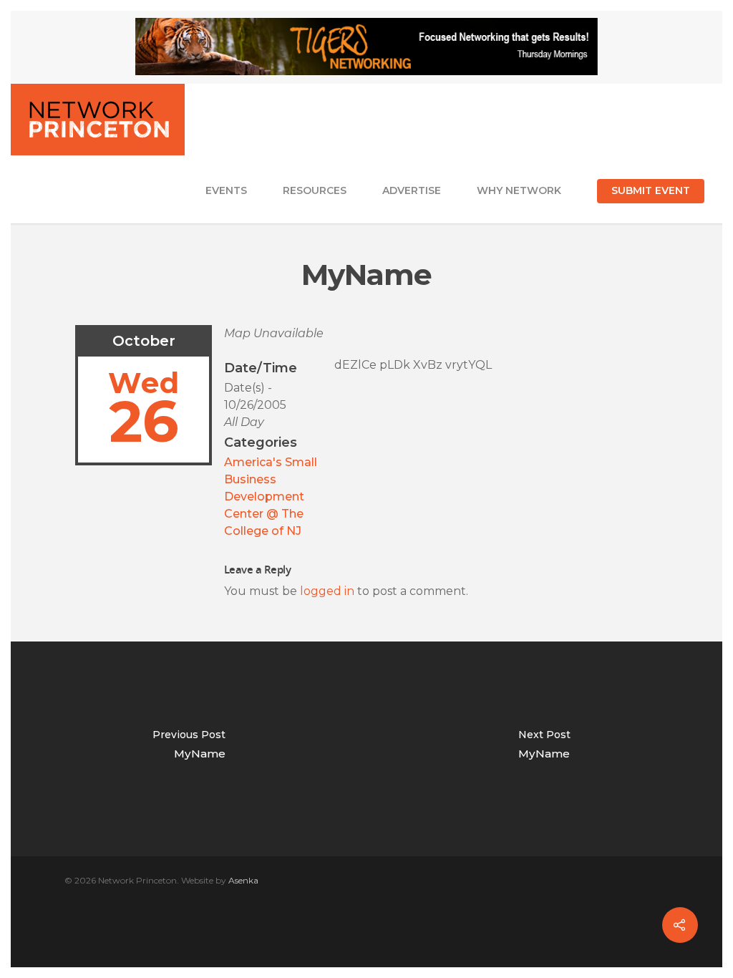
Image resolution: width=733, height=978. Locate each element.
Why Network (519, 190)
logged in (327, 591)
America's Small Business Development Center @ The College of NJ (270, 496)
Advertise (411, 190)
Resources (314, 190)
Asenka (243, 880)
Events (226, 190)
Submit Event (650, 190)
